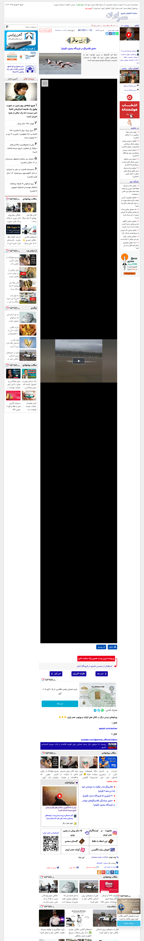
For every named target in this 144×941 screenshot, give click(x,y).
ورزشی (56, 5)
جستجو (116, 5)
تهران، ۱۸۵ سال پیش (25, 123)
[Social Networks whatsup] (102, 710)
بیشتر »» (125, 25)
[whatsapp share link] (117, 33)
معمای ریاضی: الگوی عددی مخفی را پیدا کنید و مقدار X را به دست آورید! (130, 224)
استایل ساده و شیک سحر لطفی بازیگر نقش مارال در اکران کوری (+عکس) (131, 172)
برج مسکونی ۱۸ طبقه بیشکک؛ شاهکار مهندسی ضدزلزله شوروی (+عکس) (23, 187)
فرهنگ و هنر (127, 8)
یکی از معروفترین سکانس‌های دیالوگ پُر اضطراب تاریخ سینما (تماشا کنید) (22, 148)
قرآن (113, 8)
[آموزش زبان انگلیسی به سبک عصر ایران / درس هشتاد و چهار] (129, 76)
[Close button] (139, 896)
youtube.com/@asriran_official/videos (99, 740)
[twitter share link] (106, 33)
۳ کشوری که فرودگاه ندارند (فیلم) (98, 796)
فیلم (103, 8)
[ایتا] (99, 872)
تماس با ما (127, 5)
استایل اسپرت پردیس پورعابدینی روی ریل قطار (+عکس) (130, 153)
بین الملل (135, 8)
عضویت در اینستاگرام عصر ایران (100, 833)
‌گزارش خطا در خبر (45, 31)
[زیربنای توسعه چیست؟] (129, 33)
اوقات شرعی (95, 5)
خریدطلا (60, 703)
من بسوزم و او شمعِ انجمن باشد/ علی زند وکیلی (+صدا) (15, 69)
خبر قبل (57, 674)
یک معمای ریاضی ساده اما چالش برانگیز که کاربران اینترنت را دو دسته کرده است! (130, 213)
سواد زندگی (80, 5)
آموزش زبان (88, 8)
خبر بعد (100, 674)
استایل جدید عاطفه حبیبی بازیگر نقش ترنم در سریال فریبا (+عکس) (130, 162)
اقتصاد (67, 5)
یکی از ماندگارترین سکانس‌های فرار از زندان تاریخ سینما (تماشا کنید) (61, 809)
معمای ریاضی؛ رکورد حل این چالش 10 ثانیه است (130, 238)
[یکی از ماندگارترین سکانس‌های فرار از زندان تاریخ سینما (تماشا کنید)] (59, 796)
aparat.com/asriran (108, 728)
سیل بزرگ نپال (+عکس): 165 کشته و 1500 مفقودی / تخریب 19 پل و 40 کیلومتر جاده (21, 134)
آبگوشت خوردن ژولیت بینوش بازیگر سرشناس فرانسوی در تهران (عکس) (130, 144)
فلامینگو (99, 863)
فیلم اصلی (112, 654)
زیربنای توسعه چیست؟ (129, 51)
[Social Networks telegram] (95, 710)
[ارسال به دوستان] (81, 30)
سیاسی (73, 5)
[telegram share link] (113, 33)
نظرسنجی (109, 5)
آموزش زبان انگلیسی (100, 850)
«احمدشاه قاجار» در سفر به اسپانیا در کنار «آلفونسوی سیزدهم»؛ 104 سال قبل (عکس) (22, 173)
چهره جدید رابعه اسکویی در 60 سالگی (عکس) (132, 135)
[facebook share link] (110, 33)
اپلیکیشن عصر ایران (51, 833)
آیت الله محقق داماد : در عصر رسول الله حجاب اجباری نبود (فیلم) (95, 25)
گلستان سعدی (71, 841)
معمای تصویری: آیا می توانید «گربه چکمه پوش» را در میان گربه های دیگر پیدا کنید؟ (130, 201)
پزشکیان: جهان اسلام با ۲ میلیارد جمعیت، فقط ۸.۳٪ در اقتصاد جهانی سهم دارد (130, 58)
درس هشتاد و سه (130, 90)
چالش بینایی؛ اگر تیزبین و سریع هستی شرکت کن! (130, 231)
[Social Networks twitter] (98, 710)
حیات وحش (111, 30)
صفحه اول (135, 5)
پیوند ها (87, 5)
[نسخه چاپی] (79, 30)
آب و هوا (102, 5)
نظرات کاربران (79, 674)
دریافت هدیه (129, 923)
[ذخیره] (83, 30)
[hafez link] (79, 40)
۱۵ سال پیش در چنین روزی (72, 833)
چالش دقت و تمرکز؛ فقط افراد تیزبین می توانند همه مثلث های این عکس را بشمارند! (130, 190)
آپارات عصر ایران (72, 850)
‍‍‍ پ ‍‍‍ (88, 30)
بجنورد (105, 863)
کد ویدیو (101, 647)
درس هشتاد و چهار (130, 86)
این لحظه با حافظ (99, 841)
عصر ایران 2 (97, 8)
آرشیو (121, 5)
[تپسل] (42, 679)
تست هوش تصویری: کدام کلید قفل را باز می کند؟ (131, 245)
